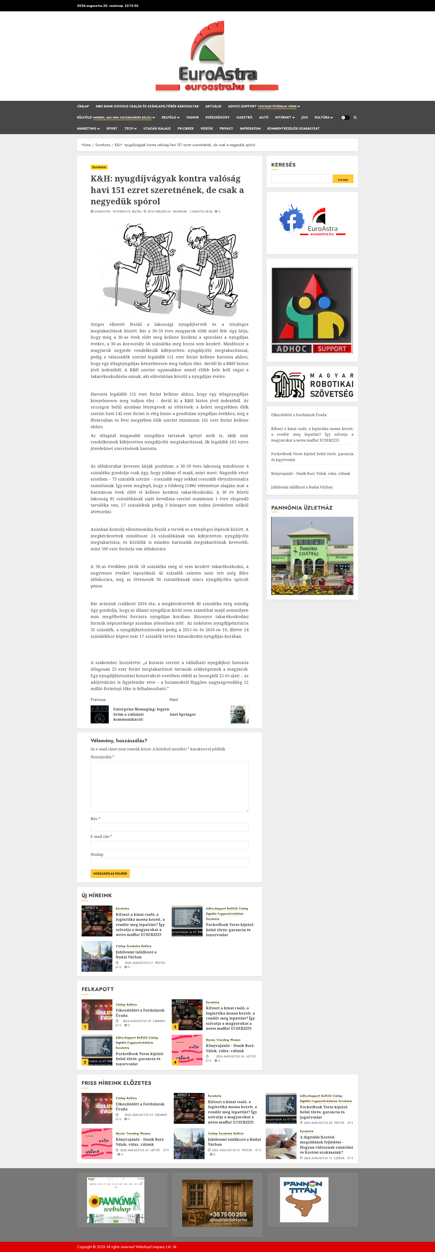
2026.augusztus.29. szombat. (144, 1021)
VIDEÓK (207, 128)
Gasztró (244, 117)
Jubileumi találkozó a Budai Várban (136, 955)
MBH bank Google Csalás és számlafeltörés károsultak (147, 106)
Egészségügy (217, 117)
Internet (283, 117)
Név (95, 818)
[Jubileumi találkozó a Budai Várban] (97, 956)
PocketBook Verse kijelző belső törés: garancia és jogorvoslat (230, 929)
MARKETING (86, 128)
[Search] (355, 117)
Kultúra (322, 117)
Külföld (114, 117)
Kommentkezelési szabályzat (293, 128)
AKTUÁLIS (213, 106)
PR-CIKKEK (186, 128)
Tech (128, 128)
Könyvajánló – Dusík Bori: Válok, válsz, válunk (230, 1048)
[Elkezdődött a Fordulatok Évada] (97, 1014)
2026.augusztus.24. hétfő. (236, 1057)
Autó (263, 117)
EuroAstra (99, 167)
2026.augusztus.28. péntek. (325, 1123)
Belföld (169, 117)
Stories (210, 1040)
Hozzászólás (102, 756)
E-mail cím (101, 836)
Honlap (97, 854)
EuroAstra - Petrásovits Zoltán (118, 212)
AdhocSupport (216, 909)
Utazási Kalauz (157, 128)
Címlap (83, 106)
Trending (222, 1040)
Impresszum (250, 128)
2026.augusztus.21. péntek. (145, 963)
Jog (305, 117)
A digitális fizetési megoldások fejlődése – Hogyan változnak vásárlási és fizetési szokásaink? (326, 1145)
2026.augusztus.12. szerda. (325, 1158)
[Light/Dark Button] (345, 117)
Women (235, 1040)
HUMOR (192, 117)
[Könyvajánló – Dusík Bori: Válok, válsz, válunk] (187, 1050)
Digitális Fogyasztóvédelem (224, 914)
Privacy (226, 128)
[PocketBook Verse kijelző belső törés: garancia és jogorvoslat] (187, 921)
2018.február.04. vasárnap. (167, 212)
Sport (112, 128)
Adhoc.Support (262, 106)
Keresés (283, 165)
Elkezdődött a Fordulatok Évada (298, 414)
